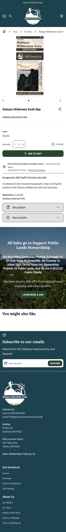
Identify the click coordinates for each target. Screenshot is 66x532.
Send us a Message (10, 517)
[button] (28, 100)
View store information (36, 170)
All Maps (28, 31)
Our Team (6, 507)
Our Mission (7, 502)
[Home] (33, 16)
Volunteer (7, 478)
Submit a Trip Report (11, 483)
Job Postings (8, 488)
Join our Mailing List (11, 523)
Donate (5, 473)
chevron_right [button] (60, 100)
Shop (15, 31)
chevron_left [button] (3, 100)
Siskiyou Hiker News (11, 512)
